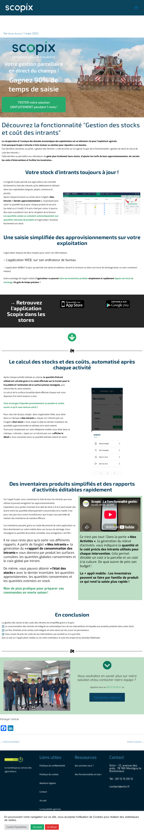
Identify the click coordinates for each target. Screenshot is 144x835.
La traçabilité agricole (50, 809)
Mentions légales (48, 783)
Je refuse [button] (52, 827)
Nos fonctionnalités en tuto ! (88, 774)
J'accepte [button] (37, 827)
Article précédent (9, 741)
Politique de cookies (49, 774)
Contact (43, 791)
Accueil (43, 800)
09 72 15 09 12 (114, 687)
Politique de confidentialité (52, 765)
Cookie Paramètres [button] (16, 827)
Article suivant (135, 741)
